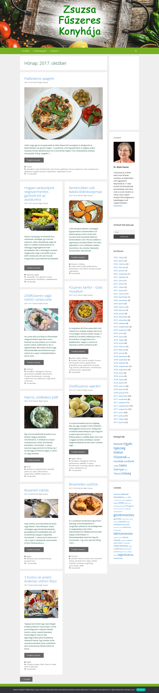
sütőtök (94, 561)
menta (125, 537)
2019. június (119, 336)
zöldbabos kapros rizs (42, 474)
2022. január (119, 270)
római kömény (96, 367)
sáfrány (130, 551)
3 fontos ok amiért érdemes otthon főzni (40, 579)
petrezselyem (118, 543)
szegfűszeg (89, 563)
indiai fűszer (125, 519)
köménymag (117, 530)
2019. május (119, 340)
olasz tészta (55, 169)
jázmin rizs (28, 472)
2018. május (119, 379)
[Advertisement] (124, 93)
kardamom (118, 524)
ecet (37, 277)
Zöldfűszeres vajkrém (84, 386)
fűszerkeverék (118, 511)
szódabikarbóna (51, 279)
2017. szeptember (121, 406)
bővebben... (118, 205)
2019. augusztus (121, 330)
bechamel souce (32, 559)
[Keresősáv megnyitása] (136, 51)
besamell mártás (45, 559)
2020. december (120, 297)
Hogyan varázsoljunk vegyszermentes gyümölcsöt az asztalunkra (39, 193)
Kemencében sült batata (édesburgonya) (85, 189)
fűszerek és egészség (125, 509)
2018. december (120, 356)
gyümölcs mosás (46, 277)
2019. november (120, 320)
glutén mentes (79, 363)
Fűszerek (120, 457)
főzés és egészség (31, 667)
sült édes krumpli (94, 269)
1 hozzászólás (32, 174)
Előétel (79, 459)
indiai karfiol (87, 365)
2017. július (119, 412)
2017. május (119, 419)
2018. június (119, 376)
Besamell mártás (36, 490)
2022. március (120, 264)
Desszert (74, 264)
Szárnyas (30, 369)
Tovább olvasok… (34, 160)
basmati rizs (31, 469)
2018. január (119, 392)
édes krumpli (81, 266)
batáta (73, 266)
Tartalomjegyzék (40, 51)
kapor (35, 472)
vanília (81, 566)
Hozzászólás (31, 282)
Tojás (125, 470)
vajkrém (91, 466)
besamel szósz (89, 558)
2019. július (119, 333)
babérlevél (117, 494)
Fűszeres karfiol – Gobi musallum (85, 289)
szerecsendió (73, 566)
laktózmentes (74, 269)
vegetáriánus (51, 171)
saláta (130, 546)
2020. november (120, 300)
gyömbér (117, 519)
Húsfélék (119, 461)
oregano (123, 540)
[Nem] (156, 690)
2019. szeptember (121, 326)
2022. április (119, 260)
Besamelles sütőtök (83, 484)
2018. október (119, 363)
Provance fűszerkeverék (33, 376)
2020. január (119, 313)
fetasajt (122, 506)
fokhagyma (40, 371)
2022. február (119, 267)
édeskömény (118, 558)
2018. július (119, 373)
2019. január (119, 353)
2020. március (120, 307)
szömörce (124, 551)
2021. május (119, 287)
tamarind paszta (75, 370)
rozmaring (46, 376)
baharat (125, 494)
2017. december (120, 396)
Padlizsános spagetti (39, 78)
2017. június (119, 415)
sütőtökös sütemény (76, 563)
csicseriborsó (117, 500)
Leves (116, 465)
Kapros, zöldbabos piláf (41, 397)
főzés (42, 664)
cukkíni (123, 500)
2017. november (120, 399)
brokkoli (74, 360)
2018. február (119, 389)
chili (79, 360)
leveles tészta (118, 537)
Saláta (78, 358)
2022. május (119, 257)
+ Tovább (26, 679)
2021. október (119, 277)
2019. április (119, 343)
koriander (126, 524)
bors (126, 497)
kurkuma (76, 367)
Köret (73, 358)
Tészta (29, 167)
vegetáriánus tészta (64, 171)
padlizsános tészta (67, 169)
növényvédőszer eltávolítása (34, 279)
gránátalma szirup (75, 365)
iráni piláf (50, 469)
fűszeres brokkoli (87, 360)
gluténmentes (92, 266)
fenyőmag (117, 506)
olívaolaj (117, 540)
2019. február (119, 350)
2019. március (120, 346)
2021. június (119, 284)
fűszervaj (47, 371)
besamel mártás (77, 558)
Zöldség (81, 264)
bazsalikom (31, 169)
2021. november (120, 274)
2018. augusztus (121, 369)
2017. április (119, 422)
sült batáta (84, 269)
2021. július (119, 280)
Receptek (54, 51)
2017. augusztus (121, 409)
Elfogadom (141, 690)
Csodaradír (31, 277)
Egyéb (36, 275)
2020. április (119, 303)
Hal (128, 457)
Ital (125, 461)
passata (43, 171)
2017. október (119, 402)
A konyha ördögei (33, 664)
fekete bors (127, 503)
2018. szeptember (121, 366)
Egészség (30, 275)
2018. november (120, 359)
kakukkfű (38, 374)
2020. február (119, 310)
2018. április (119, 382)
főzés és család (50, 664)
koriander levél (118, 527)
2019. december (120, 317)
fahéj (88, 561)
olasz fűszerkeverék (43, 169)
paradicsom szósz (80, 169)
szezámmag (117, 552)
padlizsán (129, 540)
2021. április (119, 290)
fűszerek (116, 509)
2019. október (119, 323)
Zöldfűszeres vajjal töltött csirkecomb (38, 297)
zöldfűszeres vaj (30, 378)
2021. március (120, 293)
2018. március (120, 386)
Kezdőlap (25, 51)
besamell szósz (80, 561)
